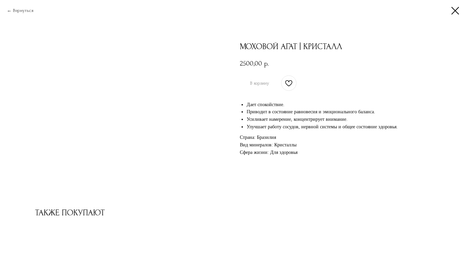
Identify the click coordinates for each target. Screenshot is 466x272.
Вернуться (23, 10)
